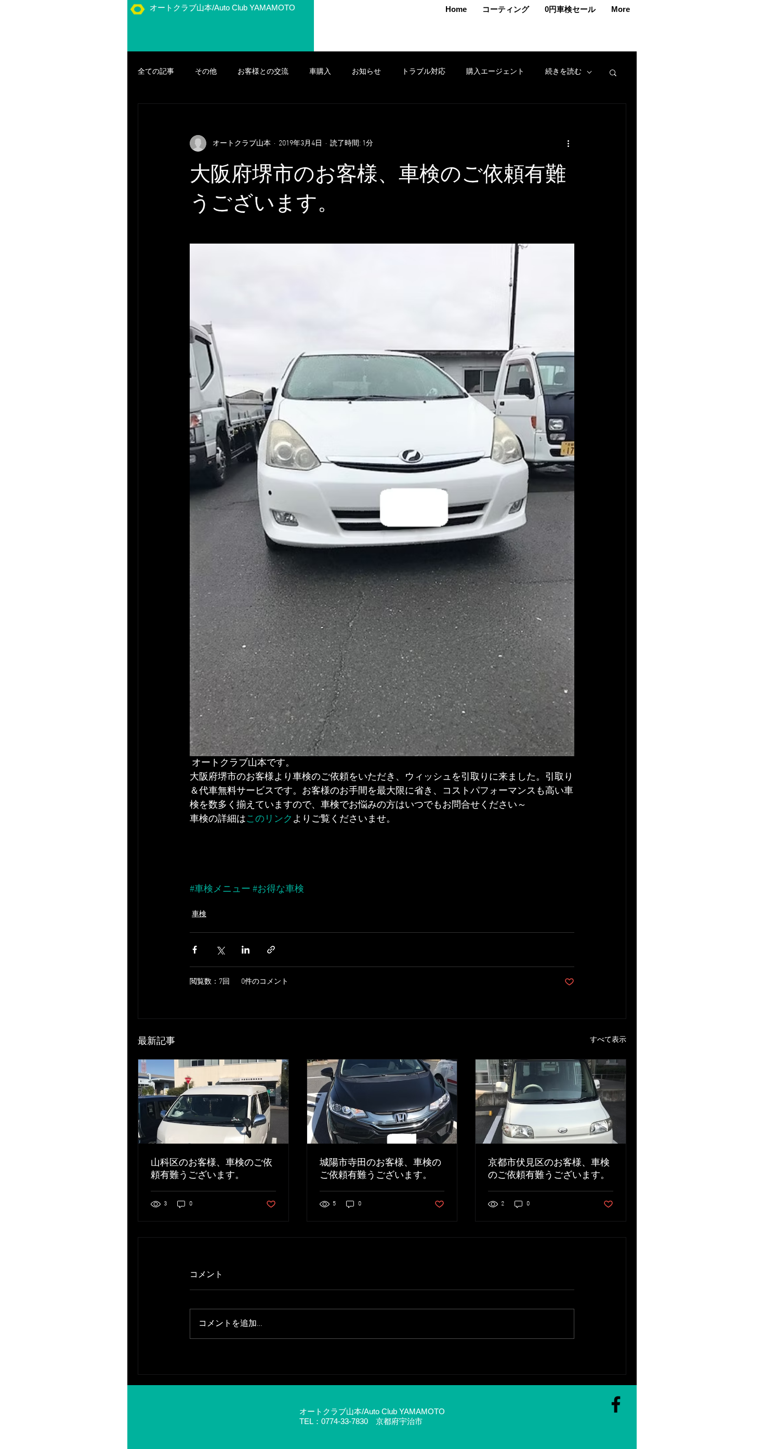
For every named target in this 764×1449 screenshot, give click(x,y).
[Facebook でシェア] (195, 950)
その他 (206, 72)
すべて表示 (608, 1040)
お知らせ (366, 72)
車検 (199, 914)
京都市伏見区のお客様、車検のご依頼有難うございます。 (549, 1169)
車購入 (320, 72)
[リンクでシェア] (271, 950)
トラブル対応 (423, 72)
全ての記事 (156, 72)
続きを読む (563, 72)
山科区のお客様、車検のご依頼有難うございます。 (211, 1169)
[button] (613, 72)
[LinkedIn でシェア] (246, 950)
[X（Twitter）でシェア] (220, 950)
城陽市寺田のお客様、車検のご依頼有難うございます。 (380, 1169)
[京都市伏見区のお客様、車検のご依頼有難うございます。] (551, 1101)
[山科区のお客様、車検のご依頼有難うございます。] (213, 1101)
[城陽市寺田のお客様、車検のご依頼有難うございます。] (382, 1101)
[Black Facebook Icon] (616, 1404)
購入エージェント (495, 72)
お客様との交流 (263, 72)
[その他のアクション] (568, 143)
